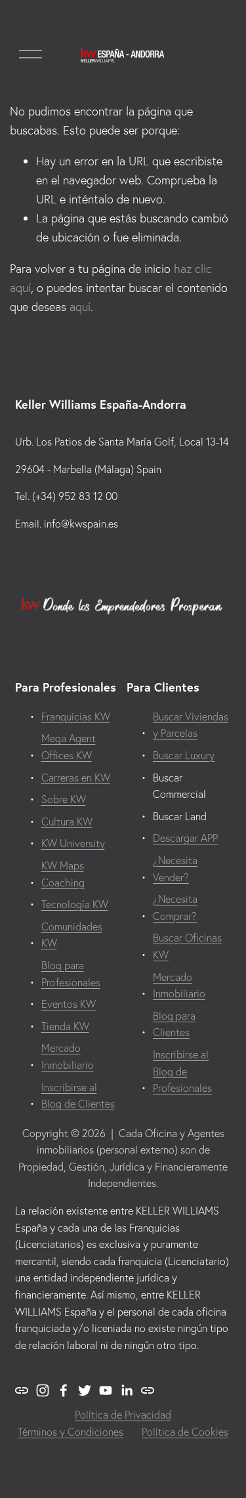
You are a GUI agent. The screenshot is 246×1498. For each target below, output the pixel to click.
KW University (73, 843)
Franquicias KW (75, 716)
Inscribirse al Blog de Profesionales (182, 1071)
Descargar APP (185, 837)
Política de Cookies (185, 1431)
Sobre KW (63, 799)
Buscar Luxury (184, 755)
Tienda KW (65, 1026)
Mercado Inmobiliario (67, 1056)
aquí (80, 306)
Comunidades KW (71, 935)
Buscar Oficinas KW (187, 946)
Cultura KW (66, 821)
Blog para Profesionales (70, 974)
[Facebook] (63, 1390)
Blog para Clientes (174, 1024)
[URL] (21, 1390)
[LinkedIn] (126, 1390)
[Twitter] (84, 1390)
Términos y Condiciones (70, 1431)
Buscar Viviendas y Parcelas (190, 725)
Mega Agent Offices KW (68, 747)
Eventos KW (68, 1003)
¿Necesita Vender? (175, 869)
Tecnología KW (74, 904)
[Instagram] (42, 1390)
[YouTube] (105, 1390)
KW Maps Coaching (63, 874)
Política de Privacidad (123, 1414)
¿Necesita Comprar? (175, 907)
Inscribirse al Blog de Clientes (78, 1096)
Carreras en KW (75, 777)
